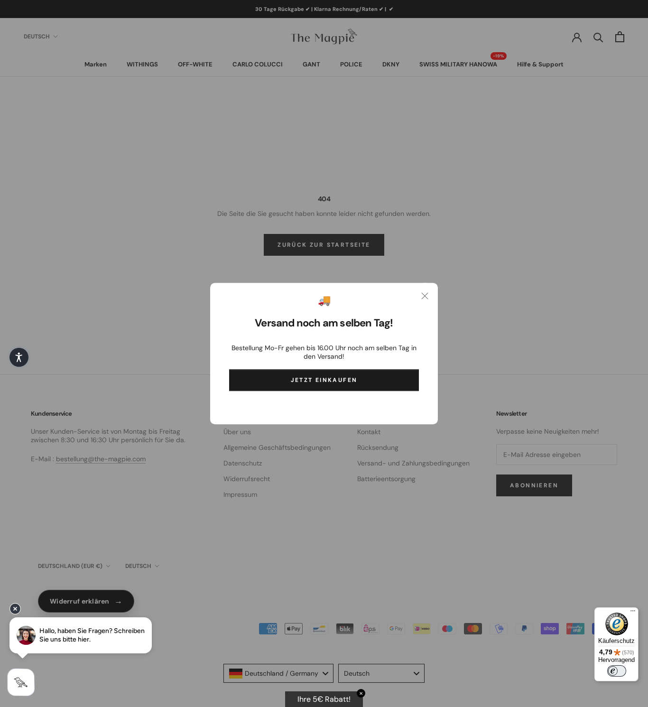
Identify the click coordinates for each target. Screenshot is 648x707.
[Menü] (633, 613)
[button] (19, 357)
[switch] (616, 671)
